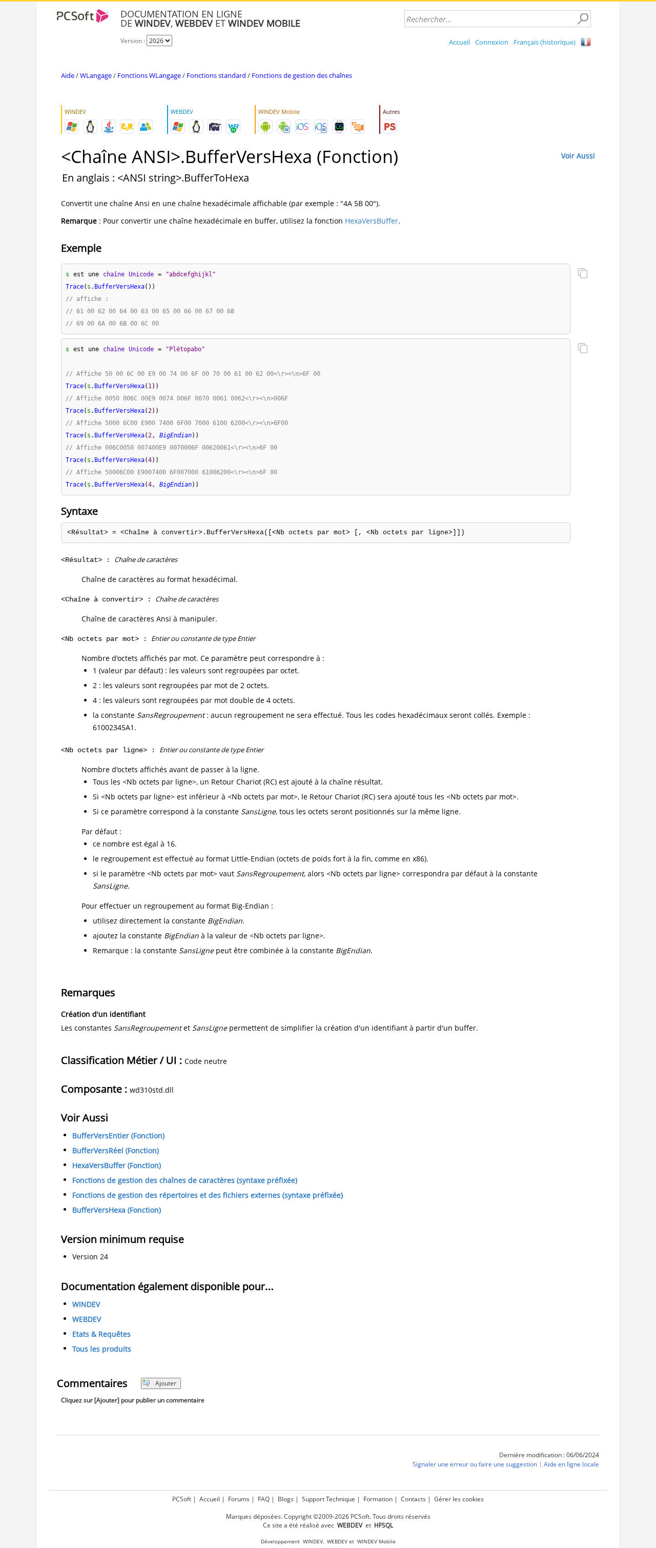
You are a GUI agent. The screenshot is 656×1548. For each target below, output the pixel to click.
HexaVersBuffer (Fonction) (116, 1165)
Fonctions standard (216, 75)
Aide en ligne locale (571, 1464)
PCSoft (181, 1499)
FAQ (264, 1499)
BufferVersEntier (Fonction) (118, 1135)
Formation (378, 1499)
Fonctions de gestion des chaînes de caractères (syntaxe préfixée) (184, 1180)
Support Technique (328, 1499)
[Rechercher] (582, 19)
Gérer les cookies (459, 1499)
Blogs (286, 1499)
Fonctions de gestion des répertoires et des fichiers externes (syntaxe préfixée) (207, 1195)
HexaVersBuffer (371, 221)
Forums (239, 1499)
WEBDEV (86, 1319)
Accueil (459, 42)
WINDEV (86, 1304)
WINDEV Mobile (376, 1541)
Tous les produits (101, 1349)
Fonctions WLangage (149, 75)
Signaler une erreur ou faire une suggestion (475, 1464)
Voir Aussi (578, 155)
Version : (133, 40)
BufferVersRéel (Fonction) (115, 1150)
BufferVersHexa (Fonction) (116, 1210)
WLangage (96, 75)
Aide (67, 75)
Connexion (491, 42)
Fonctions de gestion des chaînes (302, 75)
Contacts (413, 1499)
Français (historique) (545, 42)
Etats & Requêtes (101, 1334)
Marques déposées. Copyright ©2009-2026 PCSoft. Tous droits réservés (328, 1516)
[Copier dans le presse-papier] (583, 274)
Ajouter (165, 1383)
